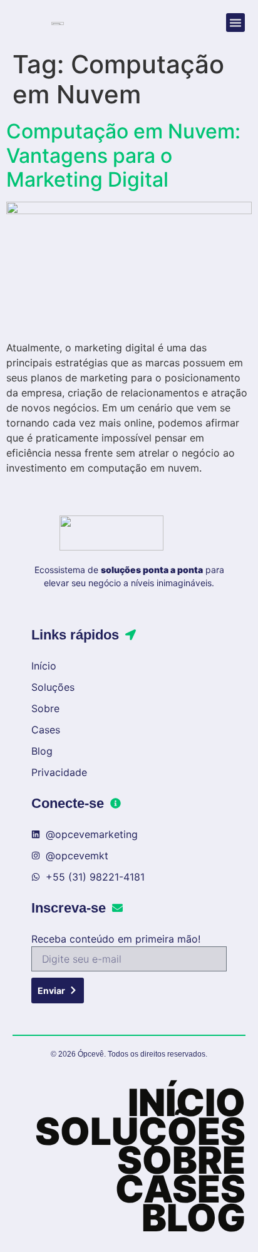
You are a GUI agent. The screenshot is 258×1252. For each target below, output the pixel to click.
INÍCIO (186, 1102)
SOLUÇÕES (140, 1131)
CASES (180, 1188)
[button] (235, 22)
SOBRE (181, 1160)
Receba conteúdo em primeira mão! (115, 939)
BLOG (193, 1217)
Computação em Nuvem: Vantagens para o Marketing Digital (123, 155)
